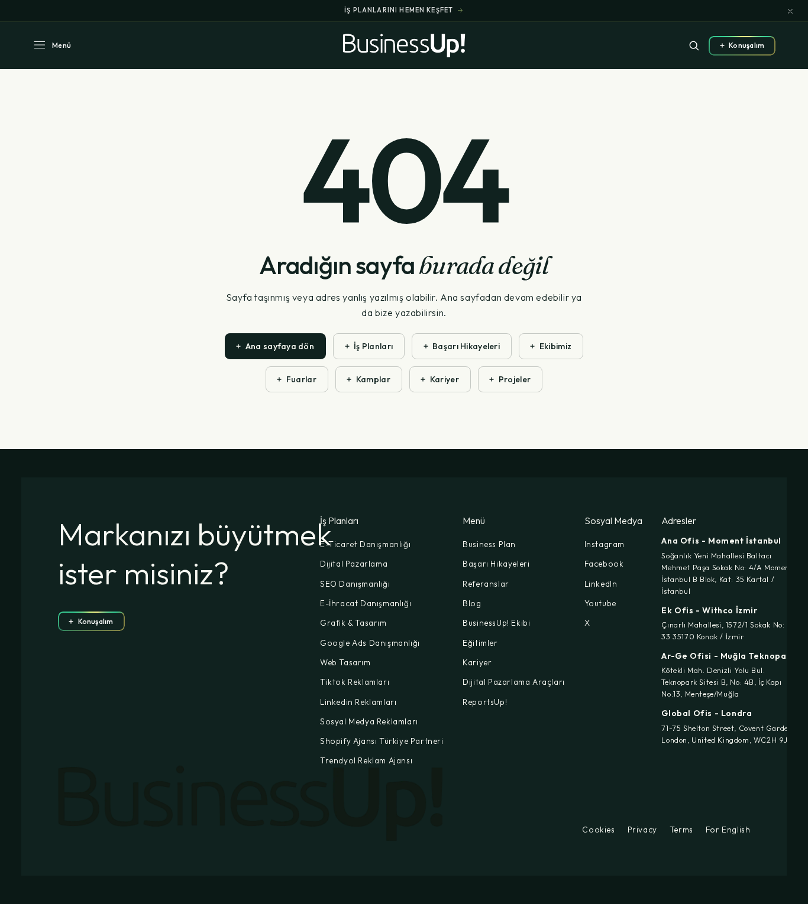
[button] (52, 45)
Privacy (642, 830)
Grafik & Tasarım (353, 622)
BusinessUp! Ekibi (496, 622)
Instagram (604, 544)
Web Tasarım (345, 662)
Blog (472, 603)
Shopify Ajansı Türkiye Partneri (382, 741)
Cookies (598, 830)
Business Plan (489, 544)
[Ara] (694, 45)
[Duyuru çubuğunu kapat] (790, 11)
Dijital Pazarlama (353, 563)
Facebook (604, 563)
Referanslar (486, 583)
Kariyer (477, 662)
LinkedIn (601, 583)
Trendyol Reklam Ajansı (366, 760)
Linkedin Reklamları (358, 702)
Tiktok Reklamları (354, 682)
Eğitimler (480, 643)
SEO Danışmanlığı (355, 583)
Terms (681, 830)
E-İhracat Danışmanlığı (365, 603)
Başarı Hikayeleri (496, 563)
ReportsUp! (485, 702)
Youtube (600, 603)
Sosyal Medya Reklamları (369, 721)
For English (728, 830)
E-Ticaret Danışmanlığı (365, 544)
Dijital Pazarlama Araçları (514, 682)
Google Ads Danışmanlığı (370, 643)
